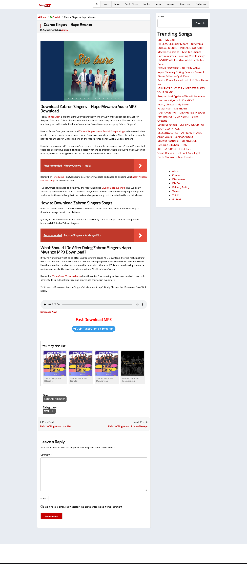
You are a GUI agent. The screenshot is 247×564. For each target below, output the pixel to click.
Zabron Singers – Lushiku (55, 426)
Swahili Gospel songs (113, 187)
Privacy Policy (180, 187)
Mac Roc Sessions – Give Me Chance (179, 51)
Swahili (56, 17)
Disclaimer (178, 179)
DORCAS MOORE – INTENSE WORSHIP (180, 47)
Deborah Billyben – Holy (172, 144)
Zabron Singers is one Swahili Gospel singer (102, 131)
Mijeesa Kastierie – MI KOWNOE (177, 140)
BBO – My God (166, 39)
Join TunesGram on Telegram (95, 328)
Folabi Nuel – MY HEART (172, 108)
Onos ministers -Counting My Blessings (181, 55)
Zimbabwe (201, 4)
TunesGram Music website (66, 276)
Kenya (117, 4)
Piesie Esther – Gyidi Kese (173, 76)
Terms (176, 191)
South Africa (131, 4)
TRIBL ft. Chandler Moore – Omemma (180, 43)
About (175, 171)
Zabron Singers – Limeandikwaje (128, 426)
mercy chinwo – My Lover (173, 104)
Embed (176, 199)
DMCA (176, 183)
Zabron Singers (55, 399)
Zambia (146, 4)
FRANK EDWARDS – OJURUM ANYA (178, 68)
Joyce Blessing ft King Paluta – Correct (180, 72)
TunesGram (54, 116)
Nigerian (171, 4)
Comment (46, 454)
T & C (175, 195)
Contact (176, 175)
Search (160, 16)
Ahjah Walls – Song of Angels (175, 136)
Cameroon (185, 4)
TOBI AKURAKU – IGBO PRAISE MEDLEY (181, 112)
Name (44, 498)
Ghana (158, 4)
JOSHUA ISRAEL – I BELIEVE (174, 148)
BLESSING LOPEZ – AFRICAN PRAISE (179, 132)
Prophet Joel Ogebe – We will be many (181, 96)
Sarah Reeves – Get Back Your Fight (178, 152)
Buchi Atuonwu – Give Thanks (175, 156)
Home (106, 4)
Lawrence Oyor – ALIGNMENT (175, 100)
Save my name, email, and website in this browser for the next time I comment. (82, 506)
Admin (64, 30)
